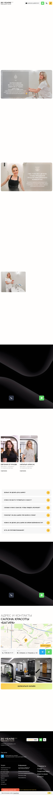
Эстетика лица (4, 769)
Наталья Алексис (27, 464)
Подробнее (4, 470)
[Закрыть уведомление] (18, 789)
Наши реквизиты (22, 777)
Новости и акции (42, 774)
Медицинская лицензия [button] (23, 771)
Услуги (8, 10)
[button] (32, 3)
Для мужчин (3, 784)
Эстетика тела (15, 10)
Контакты (40, 776)
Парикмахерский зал (6, 767)
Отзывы (39, 768)
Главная (3, 10)
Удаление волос (5, 776)
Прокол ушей (4, 780)
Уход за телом (4, 773)
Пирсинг (3, 778)
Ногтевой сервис (5, 771)
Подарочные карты (43, 771)
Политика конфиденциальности (25, 773)
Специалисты (41, 766)
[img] (10, 449)
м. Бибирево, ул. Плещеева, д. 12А (8, 743)
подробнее (16, 793)
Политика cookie (22, 775)
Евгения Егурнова (9, 464)
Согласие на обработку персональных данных (24, 768)
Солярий (3, 782)
